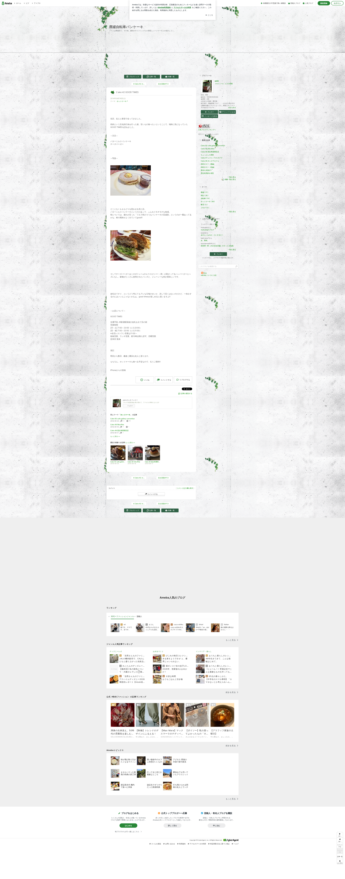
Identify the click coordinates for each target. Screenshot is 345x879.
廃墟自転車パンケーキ (126, 27)
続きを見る (232, 107)
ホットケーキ (122, 101)
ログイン (337, 3)
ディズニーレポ (116, 651)
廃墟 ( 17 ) (204, 192)
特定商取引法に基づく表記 (220, 844)
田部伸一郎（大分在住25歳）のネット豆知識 (217, 246)
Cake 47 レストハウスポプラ (211, 158)
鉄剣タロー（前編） (208, 167)
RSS (205, 273)
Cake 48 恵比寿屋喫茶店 (119, 430)
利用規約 (182, 844)
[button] (340, 861)
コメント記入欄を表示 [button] (185, 488)
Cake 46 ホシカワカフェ (210, 161)
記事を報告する (186, 393)
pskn (217, 81)
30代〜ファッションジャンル (122, 616)
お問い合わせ (170, 844)
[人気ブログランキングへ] (204, 127)
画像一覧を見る (230, 179)
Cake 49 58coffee (117, 425)
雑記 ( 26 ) (204, 195)
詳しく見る (172, 825)
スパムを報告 (156, 844)
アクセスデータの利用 (198, 844)
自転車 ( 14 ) (205, 198)
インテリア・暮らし (204, 651)
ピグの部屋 (229, 84)
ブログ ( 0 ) (205, 208)
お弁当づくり (158, 651)
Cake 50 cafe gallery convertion (122, 419)
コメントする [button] (166, 380)
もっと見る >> (115, 436)
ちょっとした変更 (207, 155)
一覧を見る (232, 177)
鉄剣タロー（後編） (208, 164)
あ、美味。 (205, 240)
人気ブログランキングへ (207, 130)
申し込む (216, 825)
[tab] (122, 616)
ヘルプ (236, 844)
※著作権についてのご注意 (208, 275)
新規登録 (323, 3)
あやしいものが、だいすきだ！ (212, 235)
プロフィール (219, 84)
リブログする (184, 380)
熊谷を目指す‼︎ (206, 170)
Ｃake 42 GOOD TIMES (127, 92)
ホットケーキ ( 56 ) (208, 201)
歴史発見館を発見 (207, 173)
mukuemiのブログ (207, 230)
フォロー (130, 406)
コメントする (152, 494)
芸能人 (139, 616)
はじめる (128, 825)
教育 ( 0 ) (204, 205)
